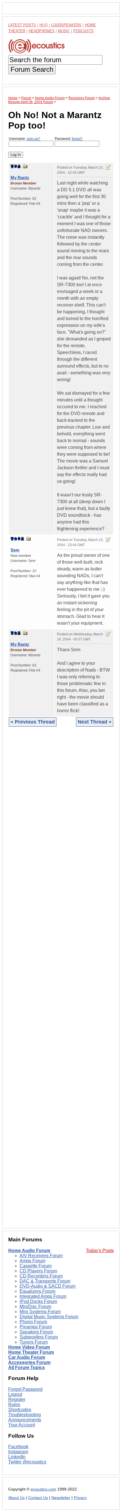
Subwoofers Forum (39, 1337)
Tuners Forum (34, 1342)
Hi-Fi (43, 25)
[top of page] (12, 166)
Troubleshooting (24, 1414)
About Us (16, 1498)
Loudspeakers (66, 25)
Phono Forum (33, 1321)
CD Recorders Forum (41, 1276)
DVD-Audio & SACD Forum (47, 1286)
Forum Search (31, 69)
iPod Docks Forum (38, 1301)
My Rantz (19, 177)
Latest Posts (22, 25)
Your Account (21, 1424)
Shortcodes (19, 1409)
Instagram (18, 1451)
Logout (15, 1394)
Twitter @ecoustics (27, 1461)
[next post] (15, 166)
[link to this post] (25, 166)
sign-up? (33, 139)
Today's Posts (100, 1250)
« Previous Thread (32, 722)
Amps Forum (32, 1260)
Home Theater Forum (31, 1352)
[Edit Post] (108, 167)
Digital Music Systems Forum (49, 1316)
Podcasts (83, 31)
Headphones (41, 31)
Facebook (18, 1446)
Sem (14, 550)
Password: (69, 139)
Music (64, 31)
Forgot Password (25, 1389)
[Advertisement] (61, 981)
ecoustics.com (43, 1489)
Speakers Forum (36, 1331)
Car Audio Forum (26, 1357)
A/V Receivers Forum (41, 1255)
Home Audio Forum (29, 1250)
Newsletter (60, 1498)
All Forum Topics (26, 1367)
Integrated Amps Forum (43, 1296)
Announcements (24, 1419)
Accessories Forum (29, 1362)
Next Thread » (95, 722)
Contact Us (38, 1498)
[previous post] (15, 538)
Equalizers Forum (37, 1291)
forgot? (77, 139)
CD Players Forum (38, 1270)
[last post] (19, 166)
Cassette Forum (36, 1265)
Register (16, 1399)
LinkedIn (17, 1456)
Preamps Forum (36, 1326)
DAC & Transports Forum (45, 1281)
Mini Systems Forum (40, 1311)
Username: (24, 139)
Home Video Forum (29, 1347)
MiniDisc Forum (35, 1306)
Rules (14, 1404)
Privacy (80, 1498)
